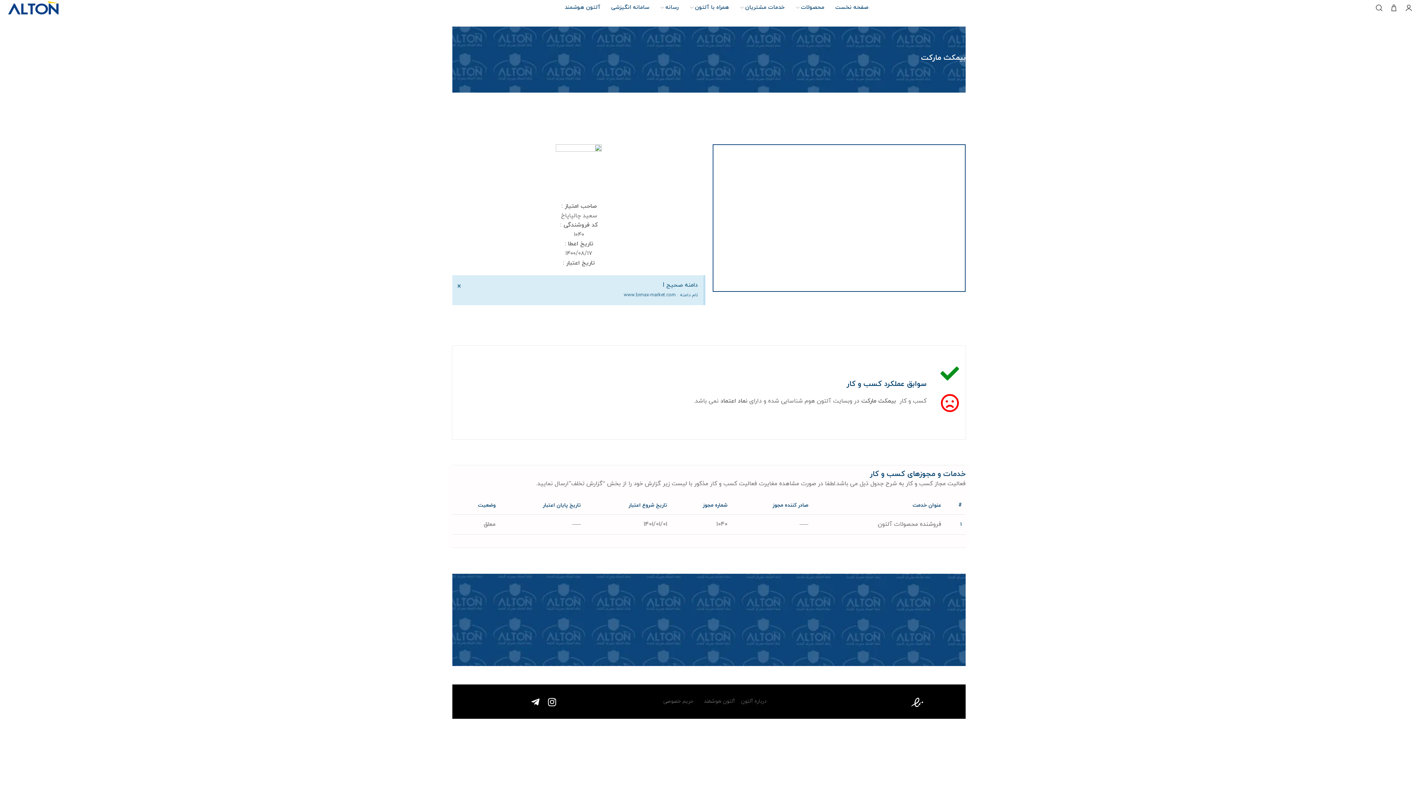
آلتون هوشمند (718, 701)
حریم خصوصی (678, 701)
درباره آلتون (754, 701)
